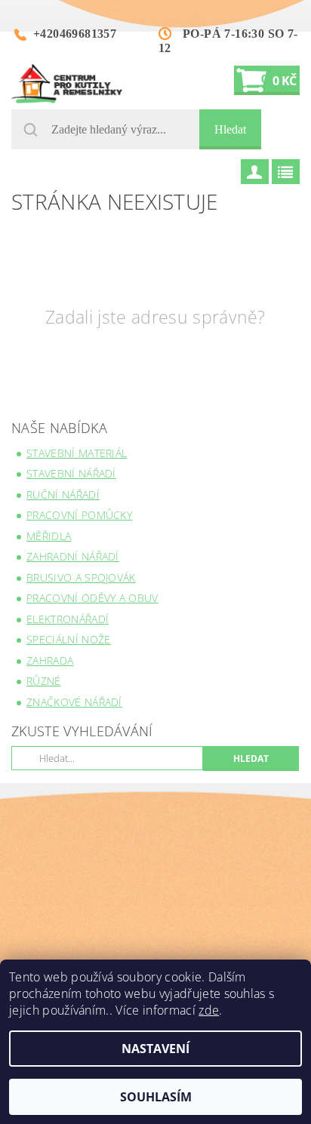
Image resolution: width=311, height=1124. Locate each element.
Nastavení (155, 1048)
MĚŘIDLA (48, 536)
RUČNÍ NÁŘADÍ (63, 494)
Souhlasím (156, 1097)
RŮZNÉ (43, 681)
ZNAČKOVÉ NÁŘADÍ (74, 702)
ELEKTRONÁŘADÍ (67, 619)
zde (209, 1010)
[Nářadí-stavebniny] (66, 83)
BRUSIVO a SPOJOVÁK (81, 577)
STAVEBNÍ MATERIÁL (76, 453)
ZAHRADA (49, 660)
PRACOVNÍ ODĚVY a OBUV (92, 598)
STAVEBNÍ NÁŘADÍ (71, 473)
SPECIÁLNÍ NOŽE (68, 639)
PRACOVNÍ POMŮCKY (79, 515)
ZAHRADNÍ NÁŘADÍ (72, 556)
